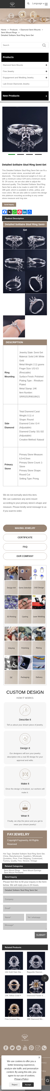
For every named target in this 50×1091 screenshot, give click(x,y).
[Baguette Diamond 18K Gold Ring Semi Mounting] (36, 960)
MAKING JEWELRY (25, 528)
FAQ (25, 547)
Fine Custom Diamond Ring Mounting (14, 1019)
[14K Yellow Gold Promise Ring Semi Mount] (14, 983)
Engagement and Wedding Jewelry (18, 77)
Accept (28, 1084)
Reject (14, 1084)
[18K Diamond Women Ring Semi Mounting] (36, 1007)
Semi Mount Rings (9, 32)
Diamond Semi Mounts (31, 30)
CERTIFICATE (25, 537)
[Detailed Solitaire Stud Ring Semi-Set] (25, 129)
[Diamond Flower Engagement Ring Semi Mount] (36, 983)
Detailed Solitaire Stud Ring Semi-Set (17, 35)
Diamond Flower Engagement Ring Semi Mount (36, 995)
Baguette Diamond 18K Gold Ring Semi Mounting (36, 972)
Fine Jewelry (8, 71)
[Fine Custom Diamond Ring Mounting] (14, 1007)
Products (14, 30)
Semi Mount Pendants (13, 872)
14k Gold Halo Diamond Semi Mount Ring (14, 972)
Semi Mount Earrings (32, 870)
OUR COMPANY (25, 556)
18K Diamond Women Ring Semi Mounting (36, 1019)
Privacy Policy (21, 1079)
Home (3, 30)
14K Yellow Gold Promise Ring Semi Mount (14, 995)
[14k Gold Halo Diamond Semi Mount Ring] (14, 960)
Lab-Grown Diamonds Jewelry (16, 84)
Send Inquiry (9, 205)
